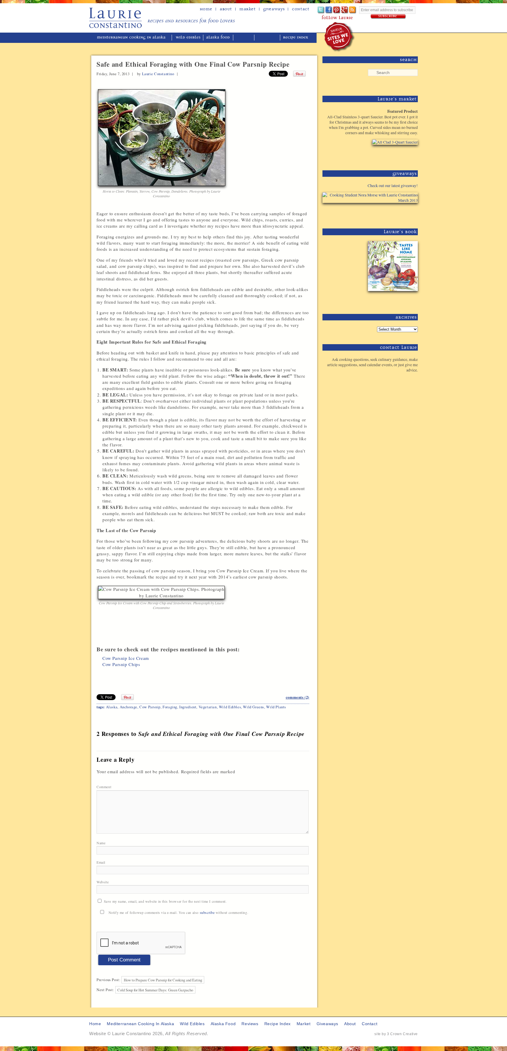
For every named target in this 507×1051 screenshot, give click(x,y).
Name (102, 842)
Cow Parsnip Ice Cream (125, 658)
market (304, 1024)
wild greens (253, 706)
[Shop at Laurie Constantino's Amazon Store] (391, 155)
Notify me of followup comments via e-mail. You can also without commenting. (177, 912)
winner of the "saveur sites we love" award (340, 37)
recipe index (296, 38)
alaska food (218, 38)
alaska (112, 706)
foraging (170, 706)
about (226, 9)
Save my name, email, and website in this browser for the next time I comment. (165, 901)
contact (369, 1024)
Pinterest (337, 10)
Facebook (329, 10)
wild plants (276, 706)
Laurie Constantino (158, 73)
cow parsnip (149, 706)
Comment (104, 786)
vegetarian (208, 706)
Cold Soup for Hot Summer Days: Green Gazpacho (155, 989)
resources (267, 38)
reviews (244, 38)
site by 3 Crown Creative (396, 1034)
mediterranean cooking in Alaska (133, 38)
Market (247, 9)
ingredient (187, 706)
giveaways (327, 1024)
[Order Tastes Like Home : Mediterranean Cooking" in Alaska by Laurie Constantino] (391, 299)
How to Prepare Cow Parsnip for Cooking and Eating (163, 979)
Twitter (321, 10)
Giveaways (274, 9)
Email (102, 862)
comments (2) (297, 697)
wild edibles (188, 38)
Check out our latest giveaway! (393, 185)
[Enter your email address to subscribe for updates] (388, 16)
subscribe (207, 912)
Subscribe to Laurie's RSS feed (353, 10)
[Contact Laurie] (399, 379)
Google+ (345, 10)
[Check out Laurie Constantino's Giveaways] (399, 213)
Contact (300, 9)
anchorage (128, 706)
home (206, 9)
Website (103, 882)
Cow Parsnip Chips (121, 664)
